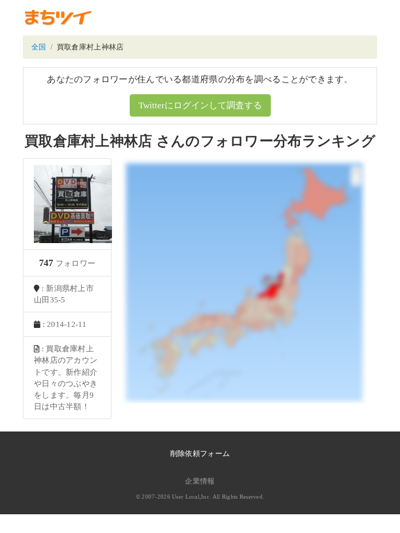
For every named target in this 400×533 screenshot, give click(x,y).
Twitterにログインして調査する (200, 105)
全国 (38, 47)
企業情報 (200, 481)
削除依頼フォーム (200, 454)
